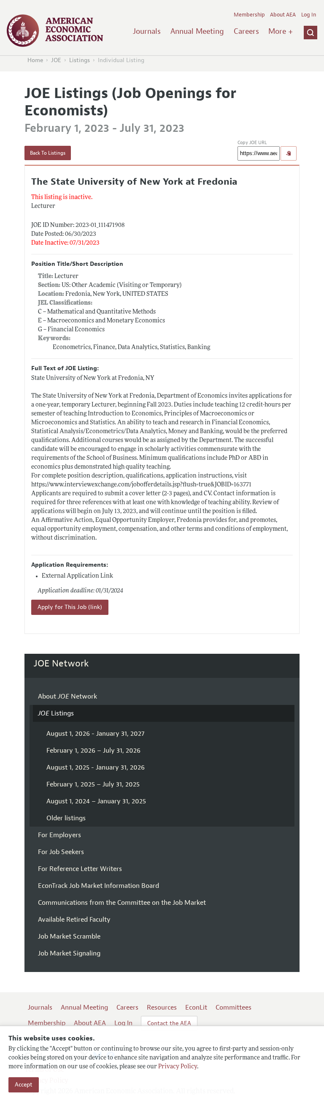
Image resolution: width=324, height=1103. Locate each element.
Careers (246, 31)
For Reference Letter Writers (80, 869)
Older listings (66, 818)
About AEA (283, 14)
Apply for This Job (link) (70, 607)
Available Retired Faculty (74, 919)
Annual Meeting (197, 31)
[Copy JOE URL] (289, 153)
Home (35, 60)
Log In (308, 14)
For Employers (59, 835)
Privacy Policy (177, 1067)
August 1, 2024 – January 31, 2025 (96, 801)
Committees (233, 1007)
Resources (162, 1007)
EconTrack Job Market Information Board (98, 886)
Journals (147, 31)
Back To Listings (47, 153)
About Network (67, 696)
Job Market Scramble (69, 936)
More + (280, 31)
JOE (56, 60)
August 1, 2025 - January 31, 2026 (95, 767)
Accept (23, 1084)
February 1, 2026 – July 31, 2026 (93, 750)
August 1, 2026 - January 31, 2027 (95, 733)
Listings (79, 60)
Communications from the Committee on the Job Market (122, 902)
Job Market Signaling (69, 953)
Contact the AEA (169, 1023)
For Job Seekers (61, 852)
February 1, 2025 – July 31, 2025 (93, 784)
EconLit (196, 1007)
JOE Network (61, 663)
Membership (249, 14)
